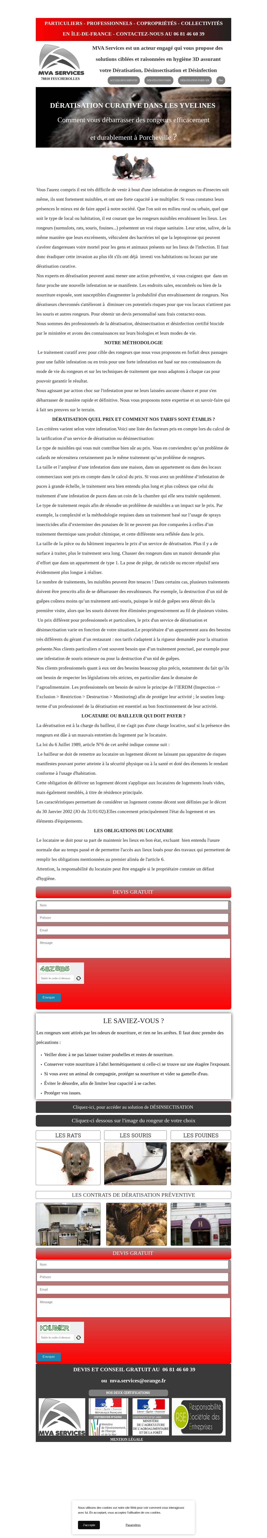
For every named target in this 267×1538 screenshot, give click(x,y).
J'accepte (89, 1525)
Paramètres (133, 1525)
